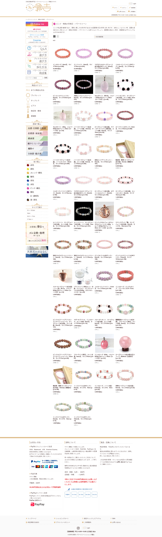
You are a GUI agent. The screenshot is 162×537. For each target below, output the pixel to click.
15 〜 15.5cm (31, 210)
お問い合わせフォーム (124, 462)
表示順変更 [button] (99, 37)
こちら (107, 456)
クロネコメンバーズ (75, 466)
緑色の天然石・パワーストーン (37, 177)
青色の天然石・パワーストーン (37, 180)
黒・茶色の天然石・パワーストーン (37, 200)
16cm (28, 213)
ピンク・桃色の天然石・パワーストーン (37, 188)
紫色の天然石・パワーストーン (37, 192)
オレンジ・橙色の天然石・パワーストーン (37, 173)
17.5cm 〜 (30, 219)
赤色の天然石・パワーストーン (37, 165)
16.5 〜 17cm (31, 216)
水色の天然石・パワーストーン (37, 184)
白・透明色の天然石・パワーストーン (37, 196)
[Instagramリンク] (78, 528)
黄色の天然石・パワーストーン (37, 169)
